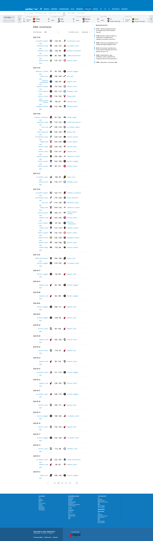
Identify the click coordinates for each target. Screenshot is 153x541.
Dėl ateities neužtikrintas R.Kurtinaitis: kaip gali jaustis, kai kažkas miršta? (106, 49)
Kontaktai (55, 537)
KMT (59, 13)
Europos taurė (52, 13)
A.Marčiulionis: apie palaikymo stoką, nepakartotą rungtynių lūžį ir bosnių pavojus (106, 57)
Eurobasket (41, 508)
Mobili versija (47, 537)
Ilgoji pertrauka (71, 505)
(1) (116, 59)
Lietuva (40, 499)
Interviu (70, 500)
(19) (107, 51)
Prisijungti (124, 9)
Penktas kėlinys (72, 501)
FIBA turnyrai (42, 507)
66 (62, 483)
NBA (64, 13)
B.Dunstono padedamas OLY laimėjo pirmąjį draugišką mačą (107, 43)
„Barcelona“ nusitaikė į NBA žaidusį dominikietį (106, 63)
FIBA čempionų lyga (102, 516)
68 (70, 483)
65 (58, 483)
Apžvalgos (70, 499)
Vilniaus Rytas (81, 13)
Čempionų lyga (72, 516)
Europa (40, 504)
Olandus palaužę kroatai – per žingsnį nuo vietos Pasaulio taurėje (106, 30)
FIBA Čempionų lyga (103, 501)
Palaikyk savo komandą (74, 504)
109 (77, 483)
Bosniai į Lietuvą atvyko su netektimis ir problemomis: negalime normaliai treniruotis (106, 37)
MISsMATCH (71, 503)
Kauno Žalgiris (71, 13)
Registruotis (116, 9)
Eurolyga (41, 500)
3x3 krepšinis (42, 509)
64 (54, 483)
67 (66, 483)
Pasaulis (41, 505)
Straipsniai (70, 498)
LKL (40, 498)
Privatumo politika (38, 537)
